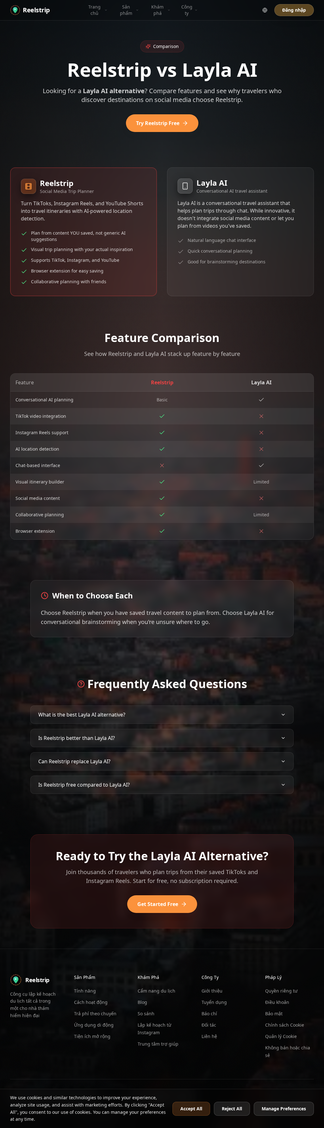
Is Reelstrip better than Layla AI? (76, 738)
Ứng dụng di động (94, 1025)
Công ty (186, 10)
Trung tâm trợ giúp (158, 1044)
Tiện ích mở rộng (92, 1036)
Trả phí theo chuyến (95, 1014)
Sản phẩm (126, 10)
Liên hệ (209, 1036)
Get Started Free (157, 904)
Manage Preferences (284, 1109)
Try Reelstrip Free (157, 123)
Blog (142, 1002)
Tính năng (85, 991)
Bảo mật (274, 1014)
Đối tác (209, 1025)
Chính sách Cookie (284, 1025)
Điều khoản (277, 1002)
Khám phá (157, 10)
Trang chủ (94, 10)
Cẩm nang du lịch (156, 991)
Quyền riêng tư (281, 991)
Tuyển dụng (214, 1002)
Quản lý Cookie (281, 1036)
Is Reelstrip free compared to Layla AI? (84, 784)
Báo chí (209, 1014)
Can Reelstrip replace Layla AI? (74, 761)
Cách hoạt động (91, 1002)
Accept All (191, 1109)
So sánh (146, 1014)
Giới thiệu (212, 991)
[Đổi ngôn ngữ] (265, 10)
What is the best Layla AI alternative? (81, 714)
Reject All (232, 1109)
